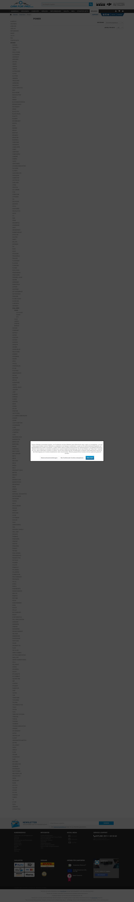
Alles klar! (90, 457)
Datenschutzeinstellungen (49, 457)
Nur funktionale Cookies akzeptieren (72, 457)
